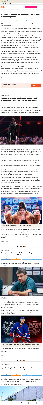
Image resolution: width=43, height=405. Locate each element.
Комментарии (21, 91)
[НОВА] (31, 7)
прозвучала (21, 57)
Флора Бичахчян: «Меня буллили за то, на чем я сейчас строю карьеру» (17, 225)
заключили (8, 310)
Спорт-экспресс (9, 307)
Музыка (7, 241)
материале (17, 75)
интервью (8, 109)
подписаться (36, 85)
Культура (2, 241)
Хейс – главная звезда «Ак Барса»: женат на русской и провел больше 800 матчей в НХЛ (20, 344)
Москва (8, 3)
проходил (34, 236)
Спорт (2, 355)
